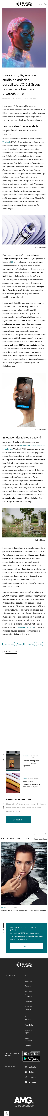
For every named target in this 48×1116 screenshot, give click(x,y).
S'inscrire (18, 820)
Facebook (33, 1082)
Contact (28, 1045)
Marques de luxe (28, 1008)
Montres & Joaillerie (28, 994)
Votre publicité (28, 1039)
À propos (28, 1018)
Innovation (29, 644)
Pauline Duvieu (32, 98)
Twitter (31, 1072)
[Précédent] (37, 834)
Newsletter (29, 1024)
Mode (27, 975)
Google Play (31, 1059)
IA (12, 262)
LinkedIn (32, 1066)
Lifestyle (28, 1001)
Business (28, 980)
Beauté (19, 644)
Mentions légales (28, 1031)
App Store (31, 1053)
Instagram (33, 1077)
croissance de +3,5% (25, 627)
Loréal (39, 644)
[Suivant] (43, 834)
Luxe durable (9, 644)
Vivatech (6, 141)
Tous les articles (40, 839)
